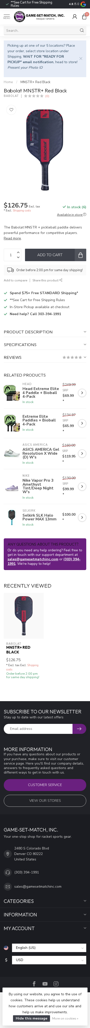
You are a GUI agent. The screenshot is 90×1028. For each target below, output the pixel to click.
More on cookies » (65, 1018)
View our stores (45, 800)
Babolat (11, 96)
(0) (47, 96)
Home (8, 82)
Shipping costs (22, 210)
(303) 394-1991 (26, 872)
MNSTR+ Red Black (35, 82)
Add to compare (15, 280)
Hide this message (31, 1018)
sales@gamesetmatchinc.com (33, 559)
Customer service (45, 785)
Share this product (45, 280)
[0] (84, 16)
